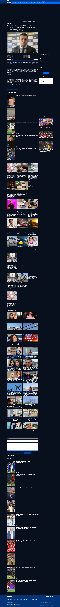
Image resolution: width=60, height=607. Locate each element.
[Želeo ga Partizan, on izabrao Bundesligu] (11, 573)
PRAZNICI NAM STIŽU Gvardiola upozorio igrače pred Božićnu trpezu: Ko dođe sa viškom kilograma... (46, 128)
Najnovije (17, 2)
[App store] (17, 605)
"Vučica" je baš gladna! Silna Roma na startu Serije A (26, 475)
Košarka (23, 2)
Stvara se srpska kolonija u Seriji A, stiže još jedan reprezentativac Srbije (26, 581)
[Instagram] (48, 596)
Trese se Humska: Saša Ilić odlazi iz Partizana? (26, 122)
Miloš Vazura (15, 89)
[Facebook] (47, 596)
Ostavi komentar (27, 452)
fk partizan (9, 89)
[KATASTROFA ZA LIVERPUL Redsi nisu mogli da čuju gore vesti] (46, 134)
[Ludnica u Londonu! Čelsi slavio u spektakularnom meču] (11, 467)
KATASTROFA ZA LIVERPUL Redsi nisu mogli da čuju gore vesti (45, 139)
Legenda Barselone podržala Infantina (24, 487)
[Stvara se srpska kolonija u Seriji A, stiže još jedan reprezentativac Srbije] (11, 586)
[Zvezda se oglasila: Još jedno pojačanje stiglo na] (11, 546)
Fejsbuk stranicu (26, 84)
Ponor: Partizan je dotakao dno (23, 108)
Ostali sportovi (39, 2)
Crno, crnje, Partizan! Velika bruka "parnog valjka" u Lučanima (26, 149)
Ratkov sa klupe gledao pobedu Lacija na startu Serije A (27, 515)
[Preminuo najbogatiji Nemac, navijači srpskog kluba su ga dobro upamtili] (11, 533)
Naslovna (14, 2)
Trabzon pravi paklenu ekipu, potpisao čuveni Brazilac (26, 501)
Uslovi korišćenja (41, 602)
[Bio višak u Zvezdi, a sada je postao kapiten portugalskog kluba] (11, 559)
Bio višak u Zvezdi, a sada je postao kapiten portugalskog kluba (26, 554)
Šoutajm (29, 2)
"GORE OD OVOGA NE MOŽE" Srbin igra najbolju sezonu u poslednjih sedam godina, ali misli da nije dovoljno (46, 150)
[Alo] (8, 0)
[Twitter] (50, 596)
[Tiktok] (52, 596)
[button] (26, 30)
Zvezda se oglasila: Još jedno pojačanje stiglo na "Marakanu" (27, 541)
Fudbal (21, 2)
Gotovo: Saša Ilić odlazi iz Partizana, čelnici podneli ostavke (26, 96)
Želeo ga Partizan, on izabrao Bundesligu (25, 567)
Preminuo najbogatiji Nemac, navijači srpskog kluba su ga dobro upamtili (26, 528)
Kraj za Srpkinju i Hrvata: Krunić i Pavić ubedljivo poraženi (46, 67)
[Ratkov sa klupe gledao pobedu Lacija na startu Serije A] (11, 520)
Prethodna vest (10, 59)
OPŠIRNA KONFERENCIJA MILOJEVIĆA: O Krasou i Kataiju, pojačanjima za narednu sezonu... (17, 57)
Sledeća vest (35, 59)
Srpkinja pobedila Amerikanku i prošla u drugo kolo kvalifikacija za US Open (46, 58)
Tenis (26, 2)
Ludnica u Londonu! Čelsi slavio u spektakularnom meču (23, 462)
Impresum (51, 602)
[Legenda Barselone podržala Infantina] (11, 493)
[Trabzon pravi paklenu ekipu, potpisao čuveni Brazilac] (11, 506)
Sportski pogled (33, 2)
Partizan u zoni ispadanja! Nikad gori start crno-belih (27, 136)
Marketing (47, 602)
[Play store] (10, 605)
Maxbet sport (33, 65)
